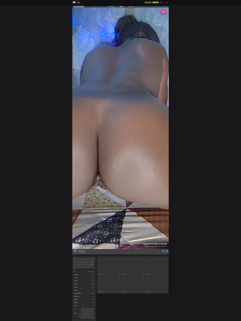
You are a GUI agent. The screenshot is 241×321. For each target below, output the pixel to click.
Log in (167, 2)
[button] (162, 2)
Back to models (79, 6)
